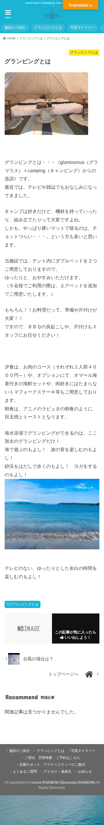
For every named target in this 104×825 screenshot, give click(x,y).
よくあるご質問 (25, 771)
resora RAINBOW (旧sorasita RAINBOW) (63, 782)
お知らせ (85, 771)
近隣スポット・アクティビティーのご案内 (52, 764)
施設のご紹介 (15, 27)
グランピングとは (48, 27)
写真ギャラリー (82, 27)
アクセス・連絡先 (57, 771)
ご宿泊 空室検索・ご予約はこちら (52, 757)
